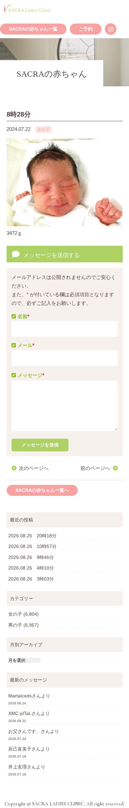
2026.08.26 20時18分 (32, 535)
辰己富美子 (19, 749)
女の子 (15, 614)
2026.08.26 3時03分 (31, 579)
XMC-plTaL (19, 713)
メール (26, 345)
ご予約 (86, 29)
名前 (23, 316)
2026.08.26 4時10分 (31, 568)
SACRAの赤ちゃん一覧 (33, 29)
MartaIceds (20, 695)
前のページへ (95, 468)
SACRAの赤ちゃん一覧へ (42, 490)
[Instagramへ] (111, 29)
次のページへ (34, 468)
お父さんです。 (24, 731)
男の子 (15, 625)
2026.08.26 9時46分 (31, 557)
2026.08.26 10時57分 (32, 546)
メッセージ (31, 375)
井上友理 (17, 766)
